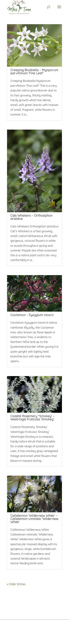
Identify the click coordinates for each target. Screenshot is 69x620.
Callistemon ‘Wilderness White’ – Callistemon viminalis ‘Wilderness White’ (34, 519)
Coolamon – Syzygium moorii (31, 315)
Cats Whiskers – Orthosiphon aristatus (31, 217)
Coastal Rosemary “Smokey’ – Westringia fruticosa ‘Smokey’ (32, 417)
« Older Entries (16, 584)
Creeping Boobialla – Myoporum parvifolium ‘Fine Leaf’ (34, 71)
